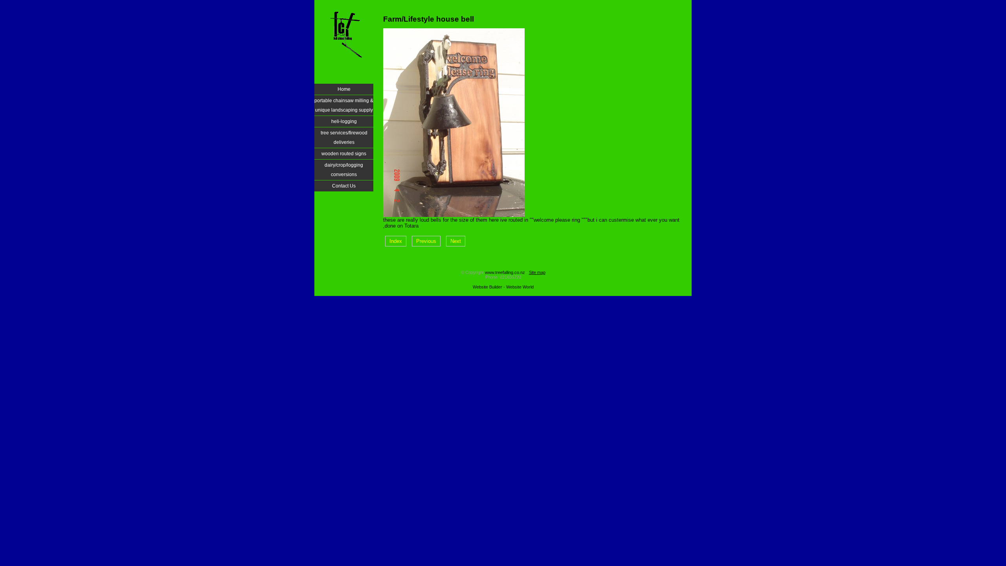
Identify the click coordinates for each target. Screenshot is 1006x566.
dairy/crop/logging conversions (344, 169)
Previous (426, 241)
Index (395, 241)
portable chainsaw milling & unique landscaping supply (343, 105)
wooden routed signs (343, 153)
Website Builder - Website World (503, 287)
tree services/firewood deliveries (344, 137)
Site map (537, 272)
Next (455, 241)
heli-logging (344, 121)
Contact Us (344, 186)
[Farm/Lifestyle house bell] (454, 215)
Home (344, 89)
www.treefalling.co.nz (505, 272)
